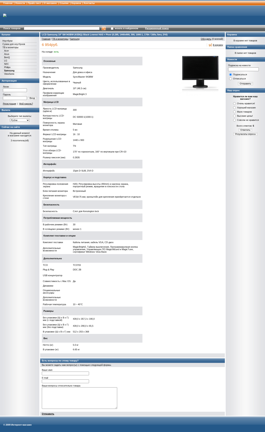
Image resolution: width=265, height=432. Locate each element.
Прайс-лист (34, 3)
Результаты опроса (245, 134)
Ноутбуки (7, 41)
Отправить (48, 414)
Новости (20, 3)
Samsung (9, 70)
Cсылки (64, 3)
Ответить (245, 130)
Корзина (76, 3)
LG (5, 60)
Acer (6, 50)
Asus (6, 54)
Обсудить (206, 39)
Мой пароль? (26, 103)
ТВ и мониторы (10, 47)
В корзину (218, 45)
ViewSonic (9, 74)
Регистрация (9, 103)
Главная (7, 3)
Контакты (89, 3)
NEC (6, 64)
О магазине (50, 3)
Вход (32, 98)
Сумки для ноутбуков (13, 44)
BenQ (7, 57)
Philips (7, 67)
